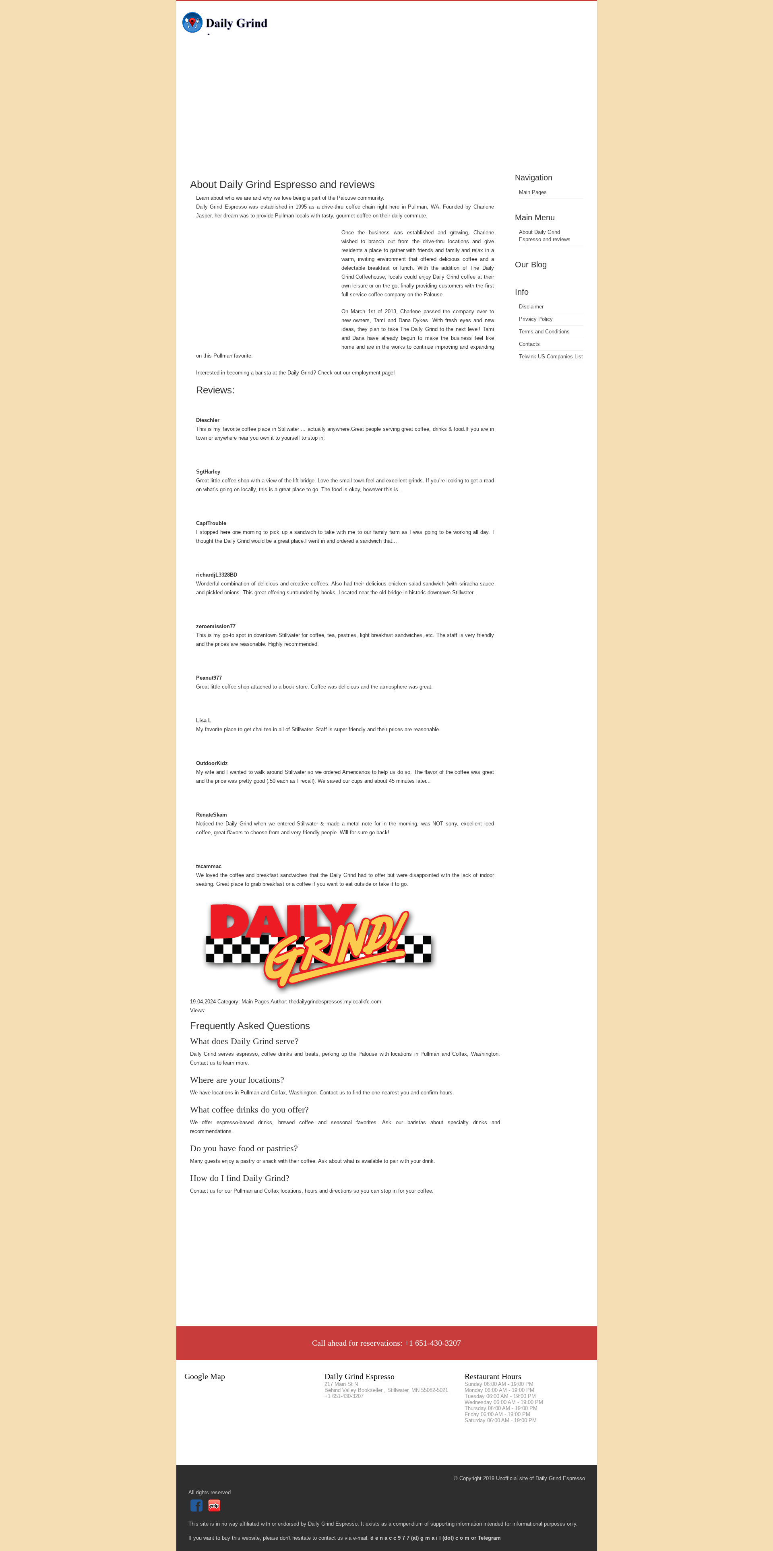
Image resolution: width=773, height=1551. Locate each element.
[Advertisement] (386, 110)
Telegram (489, 1538)
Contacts (529, 344)
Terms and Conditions (544, 332)
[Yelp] (215, 1510)
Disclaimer (531, 307)
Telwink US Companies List (551, 357)
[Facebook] (197, 1510)
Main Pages (533, 192)
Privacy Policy (536, 319)
